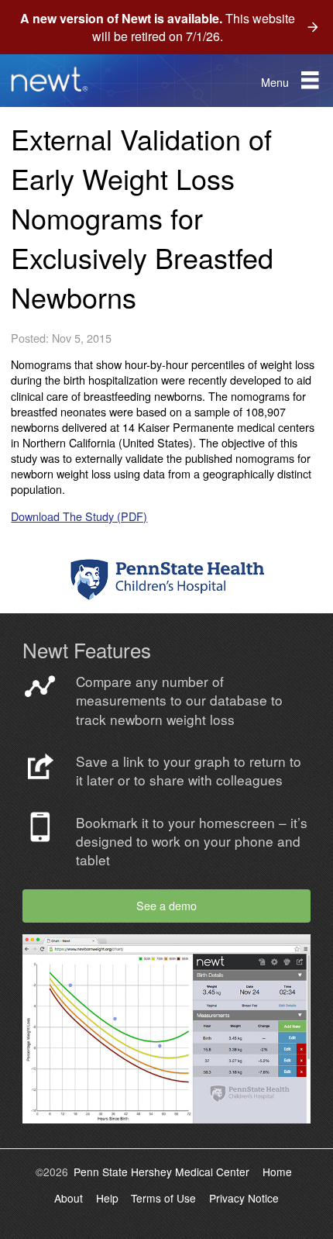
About (68, 1198)
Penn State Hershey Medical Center (161, 1171)
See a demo (166, 905)
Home (277, 1171)
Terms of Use (163, 1198)
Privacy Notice (244, 1198)
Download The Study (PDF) (79, 516)
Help (107, 1198)
